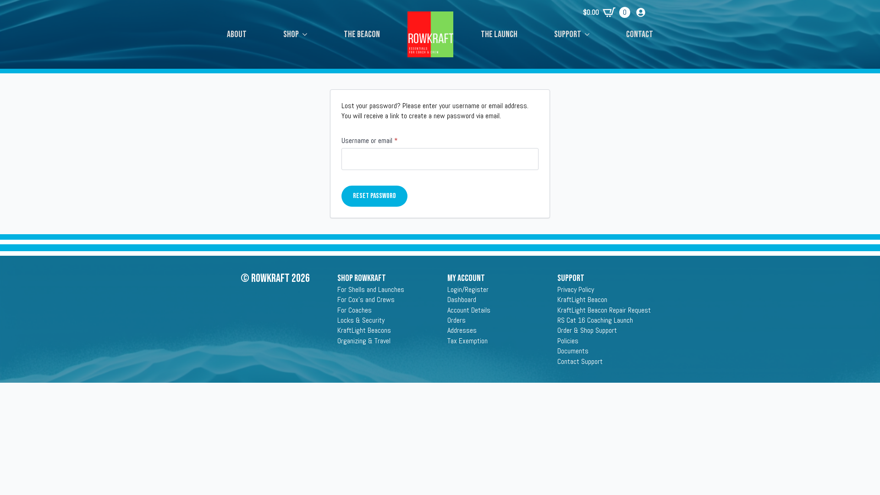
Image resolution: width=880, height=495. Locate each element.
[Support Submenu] (590, 34)
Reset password (374, 196)
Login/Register (468, 289)
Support (567, 34)
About (237, 34)
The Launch (499, 34)
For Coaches (354, 310)
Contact (639, 34)
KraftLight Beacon (582, 299)
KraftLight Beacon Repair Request (604, 310)
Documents (572, 351)
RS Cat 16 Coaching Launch (595, 320)
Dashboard (461, 299)
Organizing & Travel (363, 341)
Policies (567, 341)
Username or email (381, 140)
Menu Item (430, 25)
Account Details (468, 310)
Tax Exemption (467, 341)
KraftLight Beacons (364, 330)
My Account (466, 278)
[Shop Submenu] (307, 34)
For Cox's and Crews (366, 299)
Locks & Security (361, 320)
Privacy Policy (575, 289)
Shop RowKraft (361, 278)
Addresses (462, 330)
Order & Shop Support (587, 330)
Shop (291, 34)
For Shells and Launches (370, 289)
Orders (456, 320)
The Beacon (362, 34)
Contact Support (580, 361)
